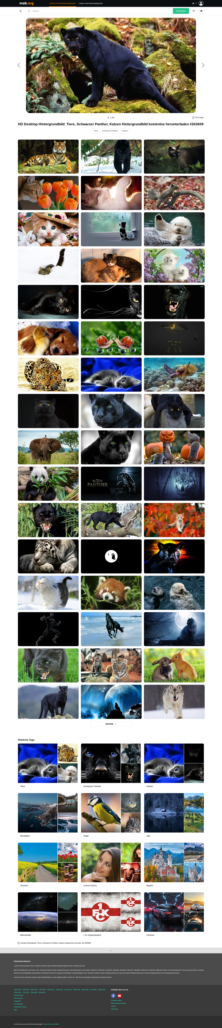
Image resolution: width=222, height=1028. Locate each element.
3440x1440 (67, 989)
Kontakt (113, 1006)
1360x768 (33, 992)
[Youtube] (120, 997)
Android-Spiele (18, 995)
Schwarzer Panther (110, 131)
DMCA (57, 1024)
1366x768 (26, 989)
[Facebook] (114, 997)
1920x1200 (17, 992)
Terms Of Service (48, 1024)
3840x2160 (34, 989)
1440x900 (93, 989)
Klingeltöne (17, 1001)
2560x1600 (41, 992)
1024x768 (26, 992)
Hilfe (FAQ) (114, 1009)
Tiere (96, 131)
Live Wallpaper (18, 1004)
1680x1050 (101, 989)
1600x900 (42, 989)
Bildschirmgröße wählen (118, 1003)
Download (181, 11)
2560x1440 (50, 989)
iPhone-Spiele (18, 998)
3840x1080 (85, 989)
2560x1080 (76, 989)
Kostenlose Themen (20, 1007)
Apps (15, 1010)
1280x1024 (59, 989)
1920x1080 (17, 989)
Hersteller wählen (116, 1000)
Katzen (125, 131)
